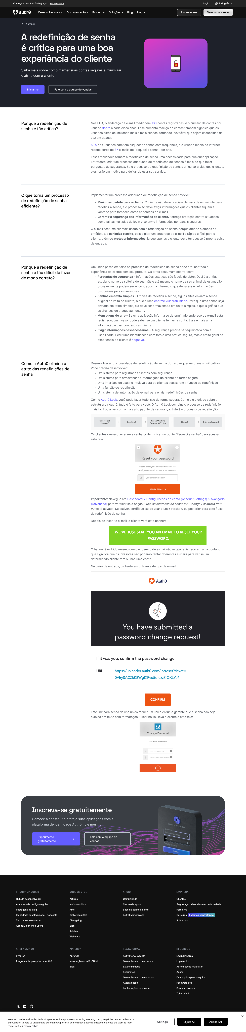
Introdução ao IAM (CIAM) (84, 961)
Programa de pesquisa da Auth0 (34, 961)
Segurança (129, 972)
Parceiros (182, 909)
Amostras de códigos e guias (32, 904)
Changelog (76, 920)
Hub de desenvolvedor (28, 899)
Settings (162, 1021)
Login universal (185, 956)
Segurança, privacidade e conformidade (199, 904)
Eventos (20, 956)
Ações (180, 972)
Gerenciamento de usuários (138, 977)
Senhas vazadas (186, 988)
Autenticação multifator (190, 966)
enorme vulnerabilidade (170, 301)
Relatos (74, 931)
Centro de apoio (132, 904)
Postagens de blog (26, 909)
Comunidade (130, 899)
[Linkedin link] (25, 1006)
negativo (138, 340)
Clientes (181, 899)
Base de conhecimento (136, 909)
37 (116, 150)
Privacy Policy (31, 1026)
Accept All (215, 1021)
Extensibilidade (131, 966)
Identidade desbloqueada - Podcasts (36, 915)
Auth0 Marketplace (133, 915)
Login (206, 3)
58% (94, 145)
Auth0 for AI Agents (134, 956)
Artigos (74, 899)
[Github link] (31, 1006)
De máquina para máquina (191, 977)
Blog (72, 925)
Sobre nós (182, 920)
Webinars (75, 936)
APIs (72, 909)
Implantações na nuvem (136, 988)
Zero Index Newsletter (28, 920)
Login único (183, 961)
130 (154, 123)
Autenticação (130, 982)
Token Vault (183, 993)
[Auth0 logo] (22, 12)
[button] (189, 12)
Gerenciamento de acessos (138, 961)
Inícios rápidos (78, 904)
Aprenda (30, 24)
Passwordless (184, 982)
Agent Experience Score (29, 925)
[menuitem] (50, 12)
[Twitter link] (18, 1006)
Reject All (189, 1021)
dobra (106, 128)
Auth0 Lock (109, 400)
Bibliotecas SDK (78, 915)
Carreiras (195, 915)
